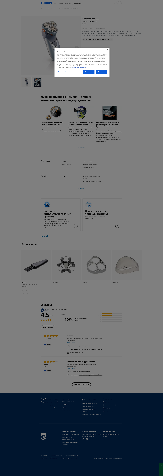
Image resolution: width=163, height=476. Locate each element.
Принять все (101, 72)
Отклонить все (88, 72)
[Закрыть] (107, 50)
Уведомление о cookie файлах (79, 67)
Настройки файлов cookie (64, 72)
